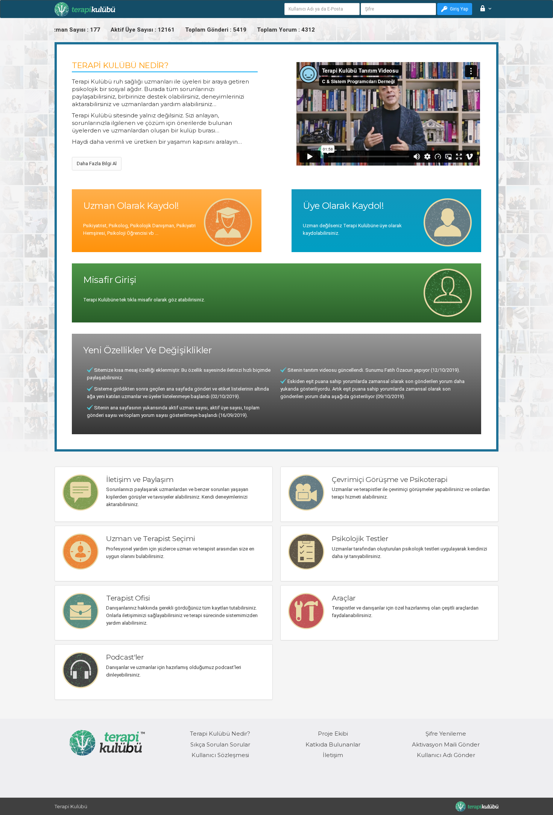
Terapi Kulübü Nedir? (220, 733)
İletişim (333, 755)
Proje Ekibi (333, 733)
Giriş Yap (459, 9)
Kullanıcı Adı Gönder (446, 755)
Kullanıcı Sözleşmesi (220, 755)
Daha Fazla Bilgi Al (97, 163)
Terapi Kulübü (71, 806)
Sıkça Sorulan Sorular (220, 744)
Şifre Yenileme (445, 733)
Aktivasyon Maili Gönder (446, 744)
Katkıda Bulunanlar (332, 744)
